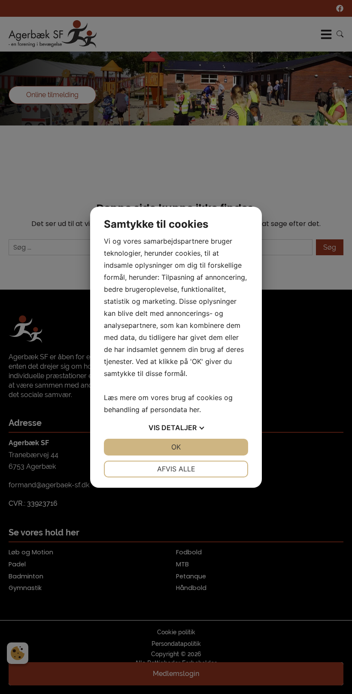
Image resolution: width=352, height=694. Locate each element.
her (194, 409)
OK (176, 447)
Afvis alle (176, 469)
